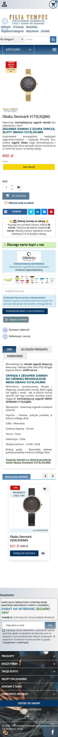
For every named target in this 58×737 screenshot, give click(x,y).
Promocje (18, 27)
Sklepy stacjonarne (14, 679)
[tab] (29, 245)
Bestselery (31, 27)
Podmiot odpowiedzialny (29, 269)
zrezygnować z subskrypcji (15, 642)
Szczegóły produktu (34, 349)
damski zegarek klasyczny (38, 364)
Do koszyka (16, 196)
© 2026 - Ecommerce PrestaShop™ (21, 725)
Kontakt (45, 31)
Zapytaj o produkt (16, 319)
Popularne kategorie (12, 31)
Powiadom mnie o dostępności (25, 311)
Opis (9, 349)
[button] (23, 244)
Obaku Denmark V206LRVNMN (21, 538)
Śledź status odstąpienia (29, 709)
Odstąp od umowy (29, 703)
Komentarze (15, 356)
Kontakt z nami (12, 686)
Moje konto (32, 31)
